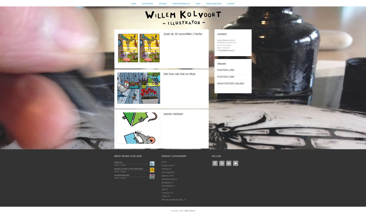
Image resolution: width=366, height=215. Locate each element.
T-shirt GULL (166, 193)
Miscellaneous (166, 182)
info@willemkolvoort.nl (226, 50)
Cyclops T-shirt (167, 165)
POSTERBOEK (167, 186)
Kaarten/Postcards (168, 179)
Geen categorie (167, 172)
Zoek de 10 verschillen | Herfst (183, 34)
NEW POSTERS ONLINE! (230, 83)
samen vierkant (173, 113)
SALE (163, 189)
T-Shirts (164, 196)
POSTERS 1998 (225, 77)
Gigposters (165, 175)
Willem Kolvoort (183, 16)
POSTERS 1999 (225, 70)
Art (163, 162)
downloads (165, 169)
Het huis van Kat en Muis (179, 73)
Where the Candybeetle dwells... (173, 199)
